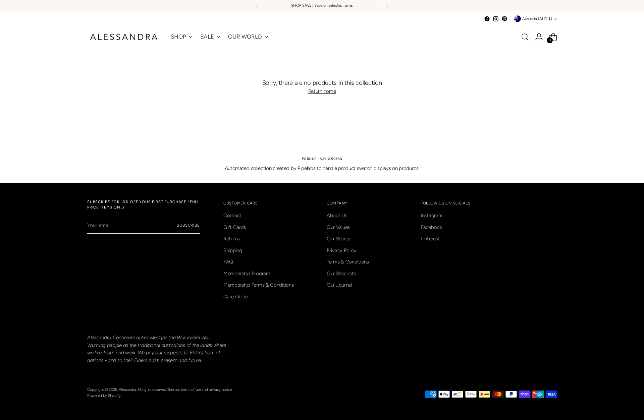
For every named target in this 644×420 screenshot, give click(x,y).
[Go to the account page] (539, 37)
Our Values (338, 227)
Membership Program (246, 274)
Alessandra (127, 389)
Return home (322, 91)
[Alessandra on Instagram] (496, 19)
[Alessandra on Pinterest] (504, 19)
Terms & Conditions (348, 262)
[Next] (387, 5)
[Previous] (257, 5)
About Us (337, 216)
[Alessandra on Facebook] (487, 19)
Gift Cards (234, 227)
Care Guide (235, 297)
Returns (231, 239)
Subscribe (188, 225)
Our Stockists (341, 274)
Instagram (431, 216)
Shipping (232, 250)
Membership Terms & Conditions (258, 285)
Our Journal (339, 285)
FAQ (228, 262)
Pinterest (430, 239)
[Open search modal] (525, 37)
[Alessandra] (124, 37)
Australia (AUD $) (537, 18)
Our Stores (338, 239)
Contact (232, 216)
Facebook (431, 227)
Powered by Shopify (104, 395)
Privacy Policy (342, 250)
